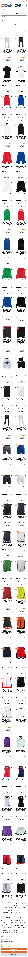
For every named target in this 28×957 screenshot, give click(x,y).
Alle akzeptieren (14, 949)
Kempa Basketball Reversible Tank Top (7, 223)
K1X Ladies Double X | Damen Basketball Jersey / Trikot (7, 751)
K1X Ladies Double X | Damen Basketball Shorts (7, 839)
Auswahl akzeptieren (14, 954)
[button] (3, 1)
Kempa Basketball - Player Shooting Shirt (7, 80)
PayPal (4, 943)
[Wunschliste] (5, 1)
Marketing (5, 939)
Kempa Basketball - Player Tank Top (7, 108)
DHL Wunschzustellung (8, 941)
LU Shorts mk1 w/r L (7, 517)
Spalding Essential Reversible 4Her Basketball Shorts (7, 341)
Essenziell (5, 936)
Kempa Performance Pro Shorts (7, 399)
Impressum (22, 929)
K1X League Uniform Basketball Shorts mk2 (21, 602)
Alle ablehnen (14, 951)
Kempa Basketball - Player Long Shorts (7, 166)
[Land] (1, 1)
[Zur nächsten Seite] (25, 31)
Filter (15, 24)
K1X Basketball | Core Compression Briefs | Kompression (7, 459)
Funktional (5, 944)
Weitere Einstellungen (6, 946)
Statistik (5, 938)
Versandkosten (7, 60)
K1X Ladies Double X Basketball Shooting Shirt (21, 720)
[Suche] (25, 9)
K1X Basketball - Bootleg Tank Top (21, 371)
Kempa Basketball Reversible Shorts (7, 281)
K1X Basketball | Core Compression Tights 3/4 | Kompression (7, 51)
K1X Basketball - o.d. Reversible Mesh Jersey (7, 371)
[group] (7, 42)
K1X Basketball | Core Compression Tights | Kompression (7, 429)
